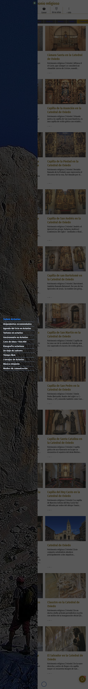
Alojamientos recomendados (17, 324)
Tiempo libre (9, 355)
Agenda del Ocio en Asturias (17, 328)
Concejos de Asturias (13, 359)
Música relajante (11, 364)
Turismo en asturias (13, 333)
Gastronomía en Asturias (15, 337)
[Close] (34, 3)
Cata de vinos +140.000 (14, 341)
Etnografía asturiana (13, 346)
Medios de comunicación (15, 368)
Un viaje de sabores (13, 350)
